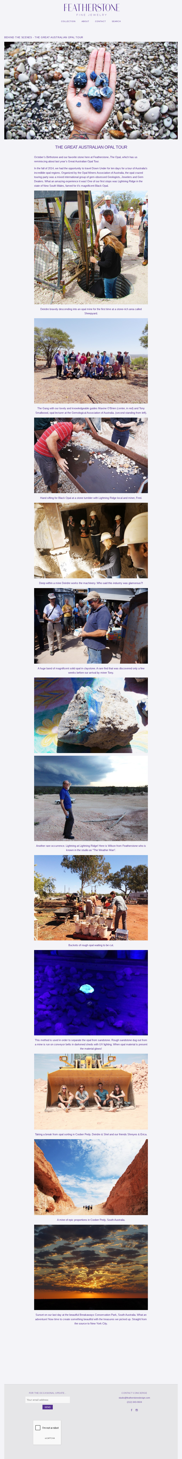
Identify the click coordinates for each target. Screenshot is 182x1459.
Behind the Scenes (18, 37)
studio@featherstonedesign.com (134, 1398)
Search (116, 21)
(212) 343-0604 (134, 1402)
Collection (68, 21)
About (85, 21)
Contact (100, 21)
